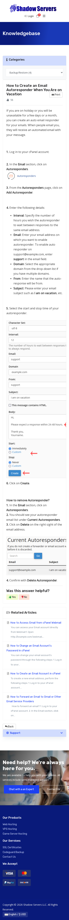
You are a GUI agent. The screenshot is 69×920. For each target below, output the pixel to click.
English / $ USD (17, 914)
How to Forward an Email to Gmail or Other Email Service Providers (33, 706)
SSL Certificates (12, 847)
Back (10, 726)
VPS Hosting (10, 829)
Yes (13, 597)
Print (57, 94)
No (25, 597)
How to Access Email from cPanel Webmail (35, 629)
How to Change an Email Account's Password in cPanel (34, 655)
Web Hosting (10, 824)
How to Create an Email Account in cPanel (35, 680)
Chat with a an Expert (21, 789)
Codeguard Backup (13, 852)
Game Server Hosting (15, 833)
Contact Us (53, 789)
